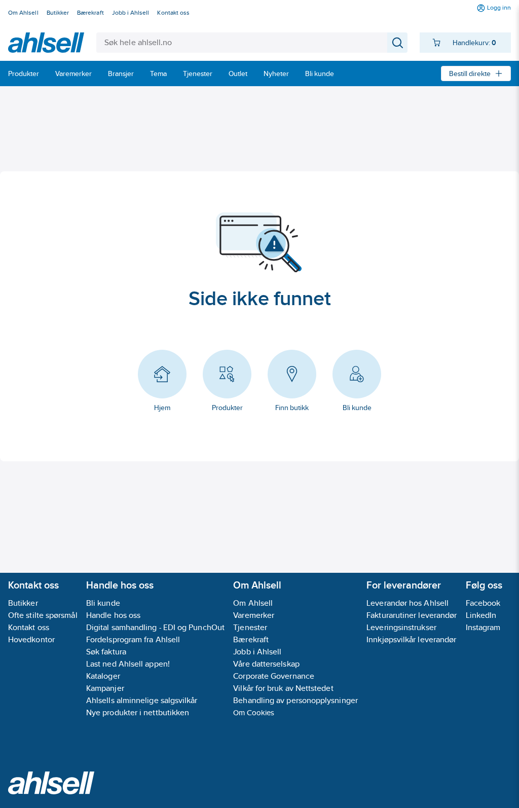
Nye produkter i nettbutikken (137, 712)
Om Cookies (253, 712)
